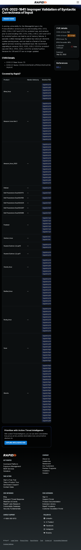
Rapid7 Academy (48, 506)
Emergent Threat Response (13, 499)
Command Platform (10, 464)
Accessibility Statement (60, 540)
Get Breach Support (11, 485)
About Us (46, 459)
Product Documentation (51, 502)
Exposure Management (12, 466)
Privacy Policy (24, 540)
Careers (45, 473)
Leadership (46, 461)
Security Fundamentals (12, 509)
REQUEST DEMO (9, 19)
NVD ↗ (58, 67)
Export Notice (34, 540)
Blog (5, 497)
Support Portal (48, 499)
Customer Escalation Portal (52, 509)
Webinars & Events (10, 502)
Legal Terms (14, 540)
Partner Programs (49, 468)
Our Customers (48, 466)
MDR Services (8, 469)
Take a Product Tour (11, 482)
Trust (41, 540)
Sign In (45, 497)
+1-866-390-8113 (9, 518)
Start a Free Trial (9, 480)
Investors (45, 471)
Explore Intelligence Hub (15, 443)
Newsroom (46, 464)
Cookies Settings (8, 544)
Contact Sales (8, 487)
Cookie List (48, 540)
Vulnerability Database (11, 506)
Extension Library (49, 504)
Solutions (6, 471)
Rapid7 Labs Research (11, 504)
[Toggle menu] (78, 2)
